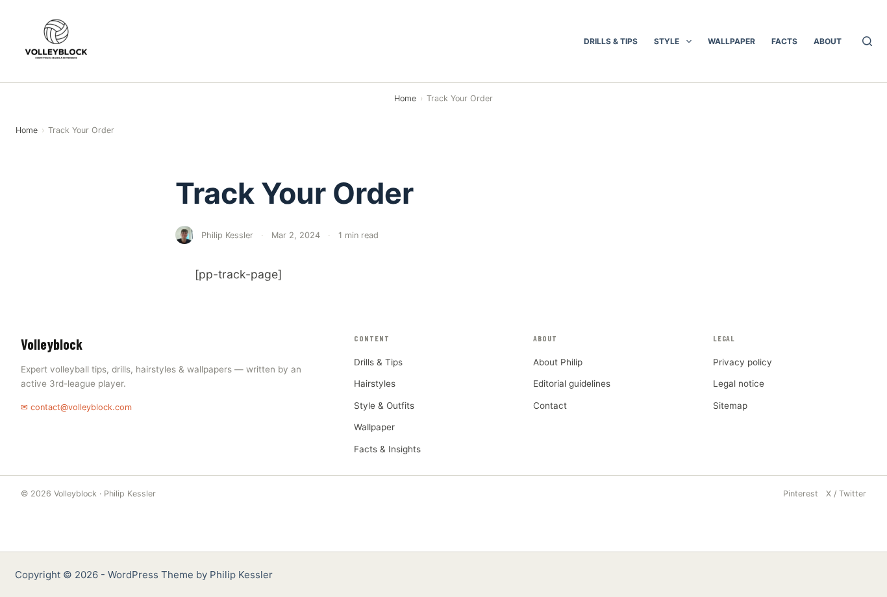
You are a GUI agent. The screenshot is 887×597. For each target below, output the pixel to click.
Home (405, 98)
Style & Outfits (384, 405)
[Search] (867, 41)
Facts (784, 41)
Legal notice (738, 383)
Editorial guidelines (571, 383)
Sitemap (730, 405)
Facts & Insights (387, 449)
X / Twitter (846, 493)
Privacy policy (742, 362)
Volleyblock (51, 343)
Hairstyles (374, 383)
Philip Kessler (241, 574)
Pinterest (800, 493)
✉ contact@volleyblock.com (76, 407)
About (828, 41)
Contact (550, 405)
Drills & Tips (611, 41)
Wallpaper (731, 41)
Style (666, 41)
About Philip (557, 362)
